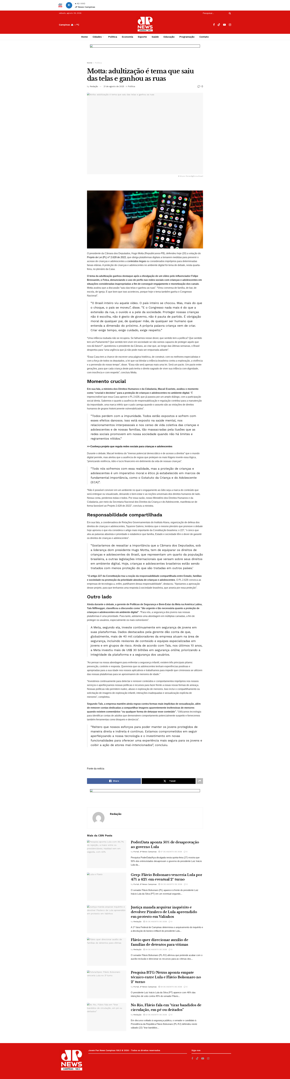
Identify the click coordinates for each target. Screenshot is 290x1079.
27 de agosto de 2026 (171, 852)
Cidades (97, 36)
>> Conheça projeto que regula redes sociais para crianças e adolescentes (129, 446)
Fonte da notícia (95, 768)
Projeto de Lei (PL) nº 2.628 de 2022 (106, 257)
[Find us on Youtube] (224, 25)
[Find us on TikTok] (219, 25)
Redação (94, 86)
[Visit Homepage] (145, 25)
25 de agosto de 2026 (156, 922)
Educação (169, 36)
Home (84, 36)
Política (112, 36)
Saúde (155, 36)
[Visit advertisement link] (145, 54)
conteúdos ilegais (136, 261)
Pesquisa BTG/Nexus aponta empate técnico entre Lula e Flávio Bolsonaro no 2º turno (166, 977)
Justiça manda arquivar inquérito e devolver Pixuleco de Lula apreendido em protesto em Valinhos (164, 912)
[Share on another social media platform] (199, 781)
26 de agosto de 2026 (171, 884)
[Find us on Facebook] (214, 25)
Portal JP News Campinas (145, 852)
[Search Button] (229, 13)
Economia (127, 36)
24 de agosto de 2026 (156, 949)
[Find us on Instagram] (230, 25)
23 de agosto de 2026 (156, 1015)
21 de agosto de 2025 (114, 86)
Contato (204, 36)
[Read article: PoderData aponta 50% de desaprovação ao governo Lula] (106, 854)
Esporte (142, 36)
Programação (187, 36)
